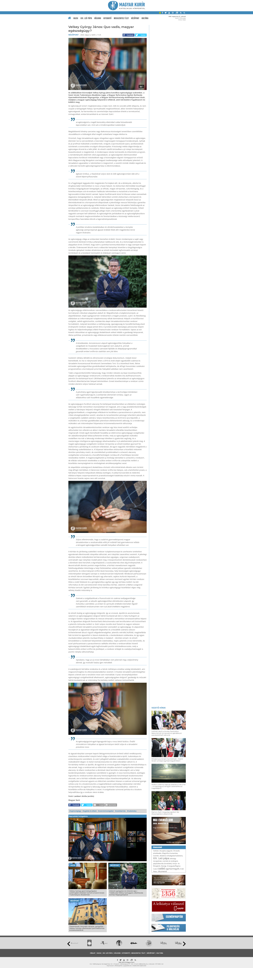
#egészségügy (75, 811)
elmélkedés (157, 853)
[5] (107, 89)
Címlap (92, 953)
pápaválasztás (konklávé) (162, 863)
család (161, 868)
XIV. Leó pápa (86, 18)
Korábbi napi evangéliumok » (175, 842)
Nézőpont (135, 18)
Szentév (156, 856)
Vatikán (156, 851)
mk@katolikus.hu (143, 964)
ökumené (162, 871)
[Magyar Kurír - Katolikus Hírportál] (126, 10)
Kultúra (145, 18)
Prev (68, 943)
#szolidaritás (120, 811)
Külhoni (97, 18)
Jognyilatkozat (127, 966)
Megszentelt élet (121, 18)
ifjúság (163, 866)
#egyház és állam (90, 811)
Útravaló (176, 851)
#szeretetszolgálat (106, 811)
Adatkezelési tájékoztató (139, 966)
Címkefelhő (157, 847)
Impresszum (110, 966)
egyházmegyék (172, 868)
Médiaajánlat (118, 966)
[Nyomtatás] (111, 806)
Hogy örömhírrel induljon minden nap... (165, 823)
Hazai (75, 18)
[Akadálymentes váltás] (160, 13)
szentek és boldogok (170, 861)
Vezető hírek (159, 707)
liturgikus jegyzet (166, 851)
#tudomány (131, 811)
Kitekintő (107, 18)
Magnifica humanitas (170, 853)
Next (184, 943)
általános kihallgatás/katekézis (171, 856)
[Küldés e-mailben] (99, 806)
